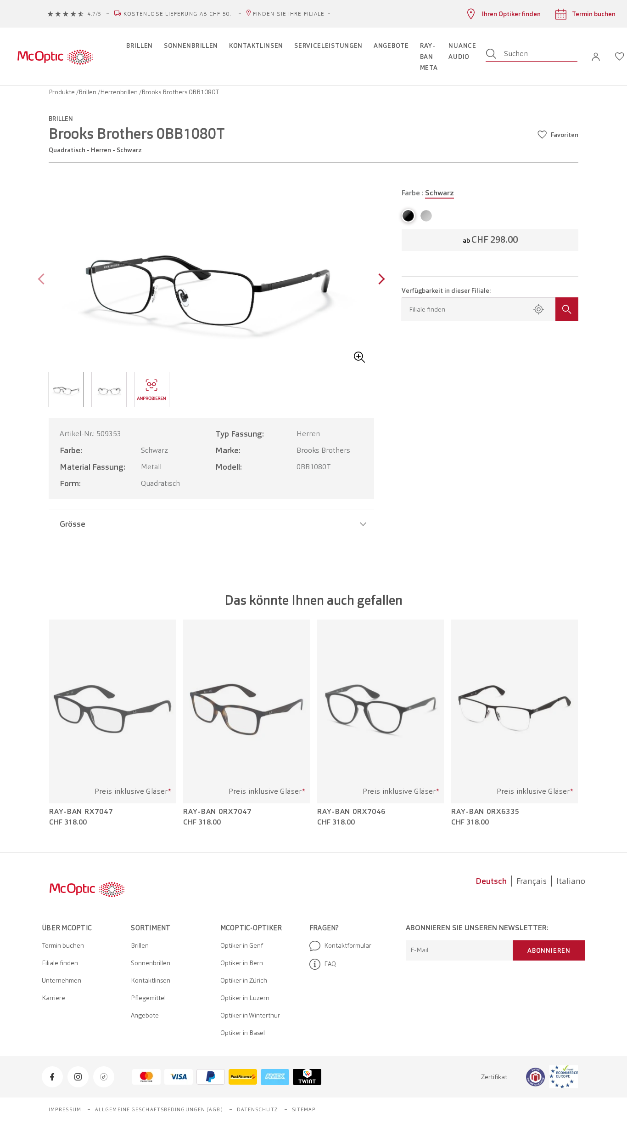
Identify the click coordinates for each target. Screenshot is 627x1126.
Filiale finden (60, 963)
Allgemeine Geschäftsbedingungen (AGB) (159, 1109)
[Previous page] (43, 280)
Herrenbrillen (119, 92)
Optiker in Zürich (243, 980)
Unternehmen (61, 980)
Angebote (145, 1015)
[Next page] (379, 280)
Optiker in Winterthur (250, 1015)
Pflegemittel (148, 998)
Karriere (53, 998)
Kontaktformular (347, 945)
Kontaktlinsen (150, 980)
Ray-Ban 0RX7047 (217, 811)
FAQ (330, 964)
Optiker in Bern (241, 963)
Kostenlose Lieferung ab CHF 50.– (179, 13)
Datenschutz (257, 1109)
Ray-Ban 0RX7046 (351, 811)
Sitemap (304, 1109)
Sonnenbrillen (150, 963)
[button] (596, 56)
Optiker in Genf (241, 945)
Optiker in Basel (242, 1033)
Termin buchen (63, 945)
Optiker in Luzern (244, 998)
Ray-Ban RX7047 (81, 811)
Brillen (88, 92)
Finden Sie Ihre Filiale (289, 13)
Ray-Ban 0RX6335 (485, 811)
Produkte (62, 92)
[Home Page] (55, 56)
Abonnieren (549, 950)
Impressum (65, 1109)
